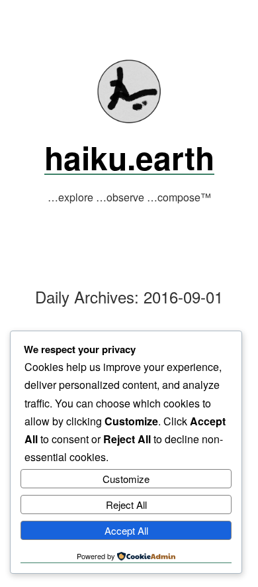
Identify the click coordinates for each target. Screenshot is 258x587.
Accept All (126, 530)
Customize (126, 479)
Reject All (126, 504)
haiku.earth (129, 157)
